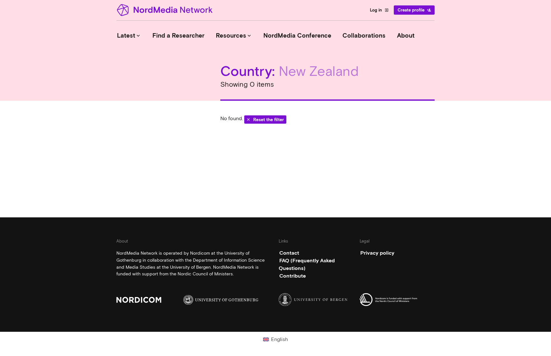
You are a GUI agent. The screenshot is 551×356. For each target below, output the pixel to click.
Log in (379, 10)
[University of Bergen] (316, 299)
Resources (234, 35)
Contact (289, 253)
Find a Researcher (178, 35)
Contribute (292, 276)
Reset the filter (265, 119)
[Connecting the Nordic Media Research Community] (165, 10)
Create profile (414, 10)
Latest (129, 35)
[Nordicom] (153, 300)
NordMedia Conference (297, 35)
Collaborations (364, 35)
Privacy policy (377, 253)
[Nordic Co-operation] (397, 299)
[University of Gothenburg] (220, 300)
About (406, 35)
